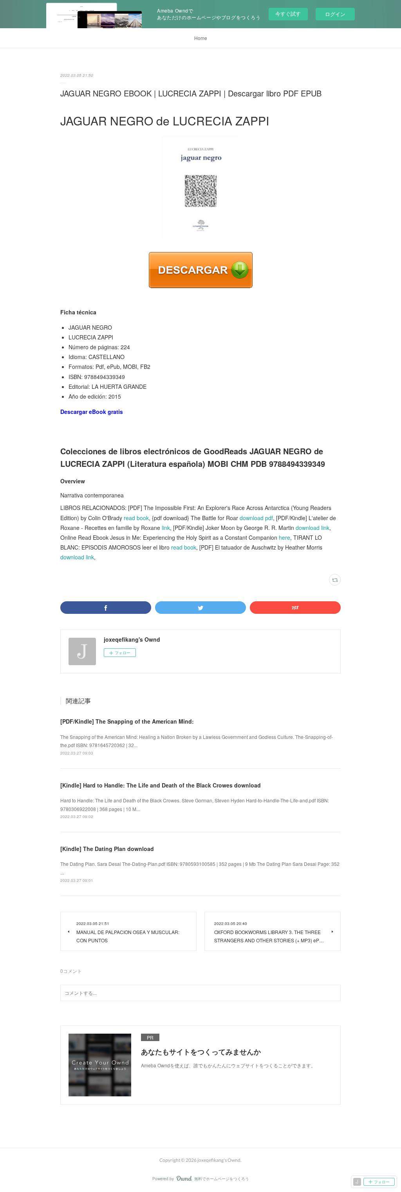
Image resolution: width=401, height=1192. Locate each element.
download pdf (256, 518)
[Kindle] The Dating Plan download (107, 849)
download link (312, 528)
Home (200, 37)
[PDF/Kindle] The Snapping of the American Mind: (127, 721)
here (284, 537)
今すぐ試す (288, 13)
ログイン (335, 14)
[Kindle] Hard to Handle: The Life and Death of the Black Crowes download (160, 785)
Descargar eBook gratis (91, 411)
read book (136, 518)
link (166, 528)
